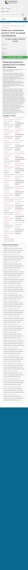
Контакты (8, 8)
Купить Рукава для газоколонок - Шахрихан (19, 124)
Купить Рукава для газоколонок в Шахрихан (19, 136)
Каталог (3, 8)
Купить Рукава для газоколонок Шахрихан (19, 147)
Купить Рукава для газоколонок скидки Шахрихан (19, 170)
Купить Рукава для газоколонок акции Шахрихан (19, 182)
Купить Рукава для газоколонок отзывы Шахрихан (20, 159)
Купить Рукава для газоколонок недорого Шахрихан (20, 218)
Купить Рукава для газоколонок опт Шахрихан (19, 193)
